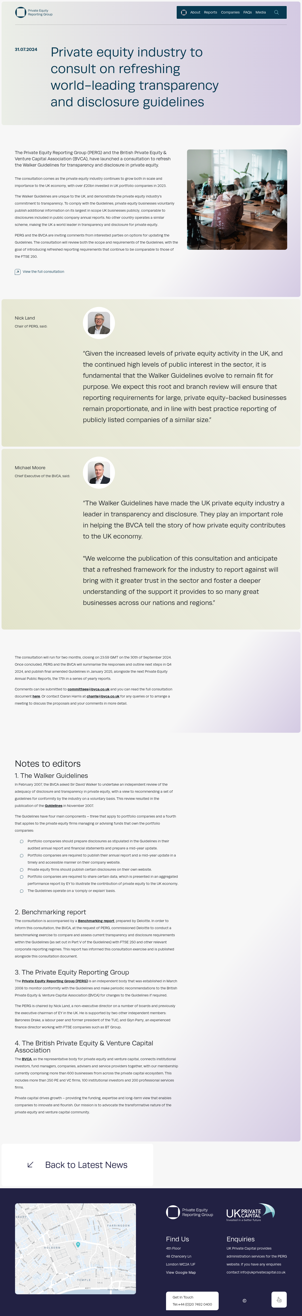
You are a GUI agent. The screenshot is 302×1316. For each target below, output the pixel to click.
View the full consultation (43, 272)
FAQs (247, 12)
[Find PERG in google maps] (75, 1252)
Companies (230, 12)
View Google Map (181, 1272)
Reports (210, 12)
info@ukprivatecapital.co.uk (262, 1272)
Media (261, 12)
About (195, 12)
